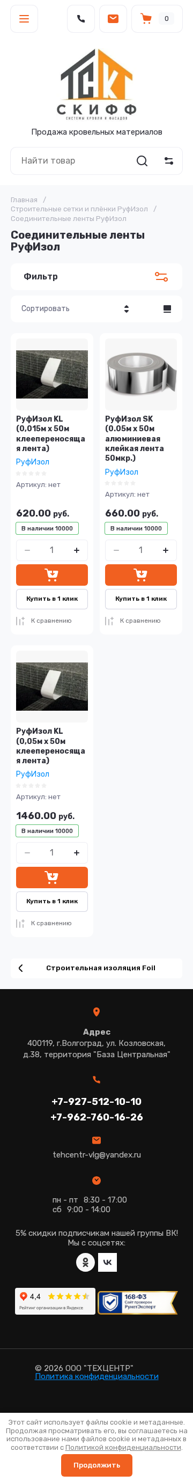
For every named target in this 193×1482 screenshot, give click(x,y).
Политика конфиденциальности (97, 1376)
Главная (24, 200)
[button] (24, 18)
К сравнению (51, 620)
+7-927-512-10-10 (96, 1102)
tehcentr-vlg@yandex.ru (97, 1155)
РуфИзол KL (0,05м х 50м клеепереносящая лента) (50, 746)
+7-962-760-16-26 (96, 1117)
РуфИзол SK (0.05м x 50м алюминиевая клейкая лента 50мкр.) (134, 439)
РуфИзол (32, 462)
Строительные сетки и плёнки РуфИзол (79, 209)
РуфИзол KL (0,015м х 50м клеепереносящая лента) (50, 434)
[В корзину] (52, 575)
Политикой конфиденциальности (123, 1447)
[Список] (167, 309)
